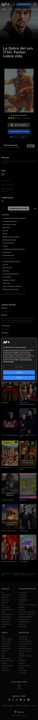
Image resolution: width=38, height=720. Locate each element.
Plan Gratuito (22, 660)
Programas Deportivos (25, 621)
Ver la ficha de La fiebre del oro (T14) (14, 294)
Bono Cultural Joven (24, 665)
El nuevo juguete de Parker (11, 274)
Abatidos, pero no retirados (11, 236)
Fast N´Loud (23, 531)
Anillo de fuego (7, 267)
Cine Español (5, 597)
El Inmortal (22, 602)
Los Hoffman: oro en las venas (27, 468)
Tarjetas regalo (23, 670)
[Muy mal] (9, 118)
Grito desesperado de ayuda (11, 261)
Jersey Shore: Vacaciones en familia (27, 403)
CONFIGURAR (19, 367)
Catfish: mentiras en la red (27, 436)
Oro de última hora (8, 243)
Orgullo (3, 626)
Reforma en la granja (9, 561)
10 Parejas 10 (6, 467)
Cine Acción (5, 602)
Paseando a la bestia (9, 280)
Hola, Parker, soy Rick (9, 224)
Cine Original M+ (6, 595)
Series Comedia (6, 619)
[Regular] (13, 118)
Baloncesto (4, 651)
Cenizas (5, 233)
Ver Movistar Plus (23, 636)
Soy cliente (21, 125)
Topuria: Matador (6, 658)
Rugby (3, 656)
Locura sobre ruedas (9, 531)
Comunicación (23, 673)
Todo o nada (6, 283)
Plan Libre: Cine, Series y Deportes (25, 652)
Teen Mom (23, 500)
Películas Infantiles (6, 609)
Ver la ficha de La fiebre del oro (19, 211)
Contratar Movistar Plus (25, 648)
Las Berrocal (22, 609)
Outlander (21, 607)
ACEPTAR (19, 377)
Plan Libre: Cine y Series (25, 656)
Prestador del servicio (8, 705)
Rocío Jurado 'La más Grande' (27, 612)
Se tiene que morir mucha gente (27, 604)
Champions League (7, 639)
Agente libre (6, 227)
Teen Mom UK (24, 561)
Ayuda (19, 688)
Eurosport (4, 663)
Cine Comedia (5, 600)
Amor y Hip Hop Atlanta (10, 435)
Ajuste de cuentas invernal (11, 289)
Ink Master (5, 402)
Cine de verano (6, 607)
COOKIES (34, 705)
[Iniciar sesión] (34, 4)
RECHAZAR (19, 372)
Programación (5, 670)
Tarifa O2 (21, 668)
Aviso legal (18, 705)
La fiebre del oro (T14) (18, 208)
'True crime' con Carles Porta (26, 614)
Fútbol (17, 9)
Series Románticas (6, 617)
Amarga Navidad (23, 600)
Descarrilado (7, 277)
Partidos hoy (5, 668)
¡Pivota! (5, 246)
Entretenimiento (6, 624)
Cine (10, 9)
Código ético (22, 646)
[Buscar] (14, 4)
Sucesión (5, 264)
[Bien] (16, 118)
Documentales (5, 621)
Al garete (5, 230)
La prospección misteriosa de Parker (14, 249)
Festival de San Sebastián (25, 617)
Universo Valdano (6, 648)
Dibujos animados (23, 619)
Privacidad (26, 705)
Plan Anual (22, 663)
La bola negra (22, 595)
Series (4, 9)
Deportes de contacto (7, 660)
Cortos (3, 604)
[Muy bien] (18, 118)
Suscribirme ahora (24, 4)
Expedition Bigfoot (8, 500)
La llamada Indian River (10, 221)
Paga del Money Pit (8, 255)
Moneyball (6, 271)
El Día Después (5, 646)
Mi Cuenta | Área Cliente (25, 641)
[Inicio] (5, 4)
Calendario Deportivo (7, 665)
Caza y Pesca (22, 624)
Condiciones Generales (25, 643)
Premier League (6, 643)
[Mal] (11, 118)
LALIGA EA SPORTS (6, 641)
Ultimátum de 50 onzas (10, 240)
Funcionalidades (23, 639)
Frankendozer (7, 252)
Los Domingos (22, 597)
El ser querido (22, 592)
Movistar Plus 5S (23, 626)
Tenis (3, 653)
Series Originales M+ (7, 614)
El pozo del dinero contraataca (12, 286)
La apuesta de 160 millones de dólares (14, 218)
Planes (21, 658)
